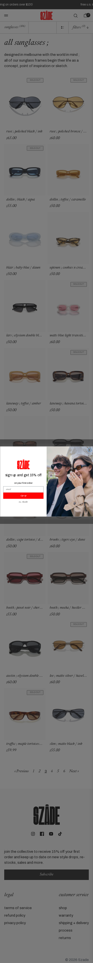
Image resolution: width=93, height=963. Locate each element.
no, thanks (23, 502)
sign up (23, 495)
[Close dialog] (90, 450)
